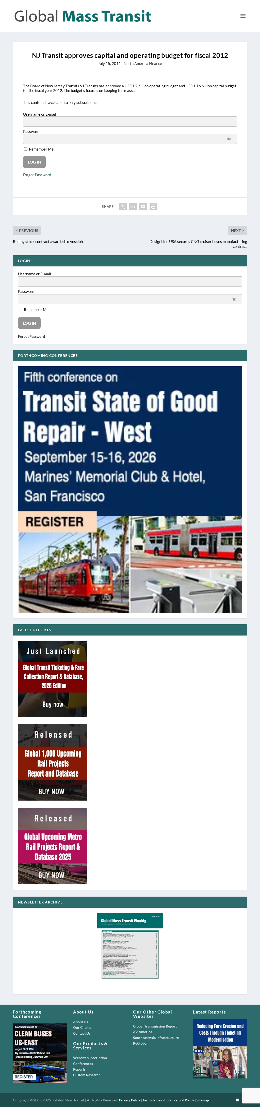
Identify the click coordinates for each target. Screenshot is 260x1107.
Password (31, 131)
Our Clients (82, 1027)
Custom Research (87, 1075)
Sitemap (203, 1100)
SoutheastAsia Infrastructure (156, 1037)
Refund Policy (183, 1100)
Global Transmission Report (155, 1026)
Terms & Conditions (157, 1100)
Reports (79, 1069)
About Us (80, 1022)
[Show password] (229, 139)
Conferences (83, 1063)
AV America (142, 1032)
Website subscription (90, 1058)
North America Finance (143, 63)
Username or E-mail (39, 114)
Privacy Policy (129, 1100)
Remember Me (41, 149)
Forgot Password (37, 174)
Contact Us (81, 1033)
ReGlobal (140, 1043)
